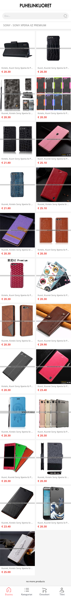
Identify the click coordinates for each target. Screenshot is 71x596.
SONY (6, 25)
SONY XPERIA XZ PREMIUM (29, 25)
